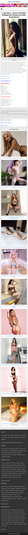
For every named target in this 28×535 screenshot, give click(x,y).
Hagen (9, 437)
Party (6, 520)
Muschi (5, 518)
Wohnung (3, 500)
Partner (3, 520)
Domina (23, 465)
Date (8, 488)
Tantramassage (4, 477)
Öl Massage (3, 480)
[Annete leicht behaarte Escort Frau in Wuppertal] (14, 322)
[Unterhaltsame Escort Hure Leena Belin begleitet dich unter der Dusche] (14, 262)
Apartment (12, 486)
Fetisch (3, 469)
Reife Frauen (14, 454)
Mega (21, 515)
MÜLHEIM (21, 442)
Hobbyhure (15, 450)
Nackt (21, 471)
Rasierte (10, 473)
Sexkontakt (4, 498)
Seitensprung (10, 496)
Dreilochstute (12, 448)
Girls (7, 450)
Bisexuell (17, 509)
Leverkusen (16, 437)
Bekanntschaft (4, 488)
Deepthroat (4, 465)
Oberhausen (23, 437)
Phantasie (9, 520)
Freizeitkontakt (11, 490)
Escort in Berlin (14, 2)
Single (19, 522)
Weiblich (22, 524)
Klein (25, 513)
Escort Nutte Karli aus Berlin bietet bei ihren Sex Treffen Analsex (14, 246)
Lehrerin (5, 452)
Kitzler (22, 513)
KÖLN (2, 442)
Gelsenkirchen (4, 437)
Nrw (19, 437)
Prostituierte (9, 454)
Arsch (6, 509)
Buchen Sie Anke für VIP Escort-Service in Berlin (14, 157)
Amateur (3, 509)
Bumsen (21, 509)
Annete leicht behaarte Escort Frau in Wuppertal (14, 335)
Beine (9, 509)
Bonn (9, 435)
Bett (12, 509)
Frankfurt (23, 435)
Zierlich (4, 526)
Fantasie (20, 467)
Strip (17, 475)
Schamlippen (15, 522)
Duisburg (16, 435)
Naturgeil (16, 518)
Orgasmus (23, 518)
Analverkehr (7, 463)
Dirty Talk (11, 465)
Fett (2, 513)
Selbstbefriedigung (5, 475)
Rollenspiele (14, 473)
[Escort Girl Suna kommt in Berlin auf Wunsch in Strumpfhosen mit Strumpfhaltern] (14, 410)
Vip (12, 524)
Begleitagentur (17, 486)
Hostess (24, 450)
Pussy (19, 520)
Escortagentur (17, 488)
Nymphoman (19, 452)
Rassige (22, 520)
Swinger (19, 475)
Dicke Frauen (6, 448)
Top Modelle (4, 456)
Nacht (9, 518)
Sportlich (3, 524)
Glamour (12, 513)
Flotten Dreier (13, 469)
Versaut (9, 477)
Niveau (19, 518)
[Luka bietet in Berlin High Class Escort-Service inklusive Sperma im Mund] (14, 379)
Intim (11, 471)
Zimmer (7, 500)
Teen (24, 454)
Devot (7, 465)
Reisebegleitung (5, 496)
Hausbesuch (22, 490)
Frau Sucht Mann (5, 490)
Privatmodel (4, 454)
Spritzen (7, 524)
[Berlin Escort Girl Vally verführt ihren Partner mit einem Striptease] (14, 292)
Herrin (19, 513)
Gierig (9, 513)
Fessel (24, 467)
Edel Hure (17, 448)
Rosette (3, 522)
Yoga (17, 477)
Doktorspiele (18, 465)
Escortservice (23, 488)
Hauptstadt (17, 490)
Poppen (15, 494)
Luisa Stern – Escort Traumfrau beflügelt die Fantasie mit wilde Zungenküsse (14, 15)
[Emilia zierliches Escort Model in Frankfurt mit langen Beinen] (14, 351)
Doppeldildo (8, 467)
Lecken (14, 471)
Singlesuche (19, 498)
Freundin (18, 469)
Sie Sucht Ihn (13, 498)
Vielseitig (13, 477)
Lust (12, 515)
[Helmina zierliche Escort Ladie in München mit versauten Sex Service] (14, 173)
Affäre (2, 503)
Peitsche (24, 471)
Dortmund (12, 435)
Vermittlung (24, 498)
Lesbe (9, 452)
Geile (7, 513)
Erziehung (13, 467)
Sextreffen (8, 498)
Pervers (13, 520)
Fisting (6, 469)
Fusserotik (23, 469)
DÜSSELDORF (16, 442)
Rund (6, 522)
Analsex (3, 463)
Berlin (3, 435)
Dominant (3, 467)
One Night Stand (5, 494)
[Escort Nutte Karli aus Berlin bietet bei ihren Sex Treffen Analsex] (14, 233)
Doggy (14, 465)
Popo (17, 520)
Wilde (25, 524)
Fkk (4, 513)
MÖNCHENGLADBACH (8, 442)
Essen (20, 435)
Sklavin (14, 475)
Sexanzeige (16, 496)
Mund (3, 518)
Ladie (3, 452)
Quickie (6, 473)
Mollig (23, 515)
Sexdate (20, 496)
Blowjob (18, 463)
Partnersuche (10, 494)
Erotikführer (6, 503)
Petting (3, 473)
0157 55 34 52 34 (8, 76)
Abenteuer (3, 486)
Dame (3, 448)
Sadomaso (19, 473)
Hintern (8, 471)
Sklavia (10, 475)
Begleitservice (23, 486)
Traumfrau (9, 456)
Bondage (21, 463)
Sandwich (24, 473)
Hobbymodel (20, 450)
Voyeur (15, 524)
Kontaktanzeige (15, 492)
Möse (2, 529)
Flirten (9, 469)
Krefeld (12, 437)
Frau (24, 448)
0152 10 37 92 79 (6, 78)
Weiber (18, 524)
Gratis (16, 513)
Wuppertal (3, 439)
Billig (14, 509)
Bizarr (11, 463)
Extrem (16, 467)
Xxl (2, 526)
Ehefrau (21, 448)
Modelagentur (20, 492)
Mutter (15, 452)
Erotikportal (12, 488)
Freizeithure (4, 450)
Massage (17, 471)
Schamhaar (10, 522)
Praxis (19, 494)
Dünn (5, 529)
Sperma (22, 522)
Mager (18, 515)
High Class (4, 492)
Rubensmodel (20, 454)
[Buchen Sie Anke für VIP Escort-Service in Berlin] (14, 144)
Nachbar (12, 518)
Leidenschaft (4, 515)
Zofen (19, 477)
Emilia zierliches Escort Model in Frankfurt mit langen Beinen (14, 364)
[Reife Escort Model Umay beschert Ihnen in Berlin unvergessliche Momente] (14, 203)
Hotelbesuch (8, 492)
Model (12, 452)
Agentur (7, 486)
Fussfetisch (4, 471)
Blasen (14, 463)
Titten (10, 524)
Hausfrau (10, 450)
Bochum (5, 435)
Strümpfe (8, 480)
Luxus (15, 515)
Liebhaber (9, 515)
